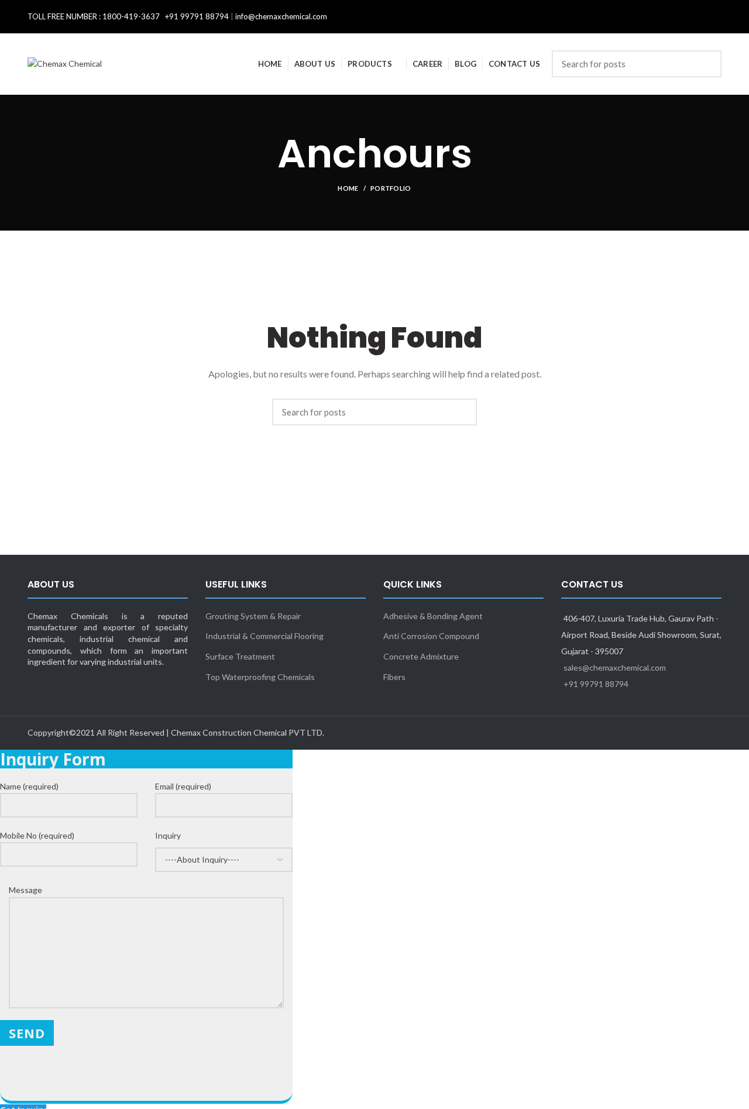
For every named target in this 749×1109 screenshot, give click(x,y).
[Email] (703, 17)
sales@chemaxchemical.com (615, 667)
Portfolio (390, 188)
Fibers (394, 677)
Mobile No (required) (37, 835)
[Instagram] (710, 17)
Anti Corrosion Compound (431, 636)
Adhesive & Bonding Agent (433, 616)
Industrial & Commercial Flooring (264, 636)
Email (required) (183, 786)
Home (348, 188)
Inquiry (168, 835)
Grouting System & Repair (253, 616)
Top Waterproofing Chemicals (260, 677)
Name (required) (29, 786)
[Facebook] (696, 17)
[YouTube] (717, 17)
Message (25, 890)
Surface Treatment (240, 656)
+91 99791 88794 (596, 684)
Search (705, 63)
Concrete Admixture (421, 656)
